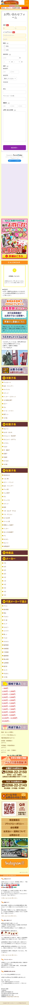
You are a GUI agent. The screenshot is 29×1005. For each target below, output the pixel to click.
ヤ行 (5, 588)
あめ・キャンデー (8, 485)
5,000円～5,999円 (8, 703)
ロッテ (5, 623)
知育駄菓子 (7, 546)
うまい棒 (6, 478)
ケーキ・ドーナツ (8, 411)
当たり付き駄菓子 (8, 532)
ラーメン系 (7, 521)
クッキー (6, 528)
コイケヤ (6, 630)
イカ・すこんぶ (8, 514)
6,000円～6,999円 (8, 706)
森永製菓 (6, 609)
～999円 (5, 688)
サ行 (5, 570)
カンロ (5, 670)
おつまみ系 (7, 518)
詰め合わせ (7, 475)
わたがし (6, 539)
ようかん (6, 443)
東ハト (5, 634)
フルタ (5, 638)
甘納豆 (5, 457)
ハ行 (5, 581)
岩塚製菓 (6, 648)
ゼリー (5, 403)
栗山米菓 (6, 659)
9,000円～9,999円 (8, 715)
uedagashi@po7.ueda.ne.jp (13, 996)
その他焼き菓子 (8, 400)
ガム (5, 407)
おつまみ (6, 460)
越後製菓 (6, 655)
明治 (5, 613)
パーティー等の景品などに (8, 735)
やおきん (6, 673)
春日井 (5, 666)
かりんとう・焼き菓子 (10, 436)
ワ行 (5, 595)
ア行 (5, 563)
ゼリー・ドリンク (8, 482)
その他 (5, 418)
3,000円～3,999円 (8, 697)
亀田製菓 (6, 645)
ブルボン (6, 616)
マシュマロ (7, 500)
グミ (5, 535)
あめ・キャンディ (8, 386)
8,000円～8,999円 (8, 712)
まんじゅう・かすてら (10, 439)
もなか (5, 446)
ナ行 (5, 577)
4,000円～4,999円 (8, 700)
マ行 (5, 584)
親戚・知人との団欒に (7, 732)
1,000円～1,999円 (8, 691)
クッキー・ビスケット (10, 396)
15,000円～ (6, 721)
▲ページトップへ (24, 872)
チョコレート (7, 382)
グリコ (5, 606)
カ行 (5, 566)
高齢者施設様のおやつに (8, 738)
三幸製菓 (6, 652)
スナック (6, 393)
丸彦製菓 (6, 662)
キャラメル (7, 389)
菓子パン (6, 414)
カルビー (6, 627)
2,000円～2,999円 (8, 694)
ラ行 (5, 591)
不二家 (5, 620)
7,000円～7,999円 (8, 709)
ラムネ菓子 (7, 493)
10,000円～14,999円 (9, 718)
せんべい (6, 428)
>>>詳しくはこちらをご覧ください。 (9, 898)
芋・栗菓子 (7, 450)
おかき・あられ (8, 432)
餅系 (5, 507)
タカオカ (6, 641)
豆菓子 (5, 453)
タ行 (5, 573)
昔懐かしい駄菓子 (8, 525)
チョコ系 (6, 489)
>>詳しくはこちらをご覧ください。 (9, 916)
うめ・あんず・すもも (10, 510)
